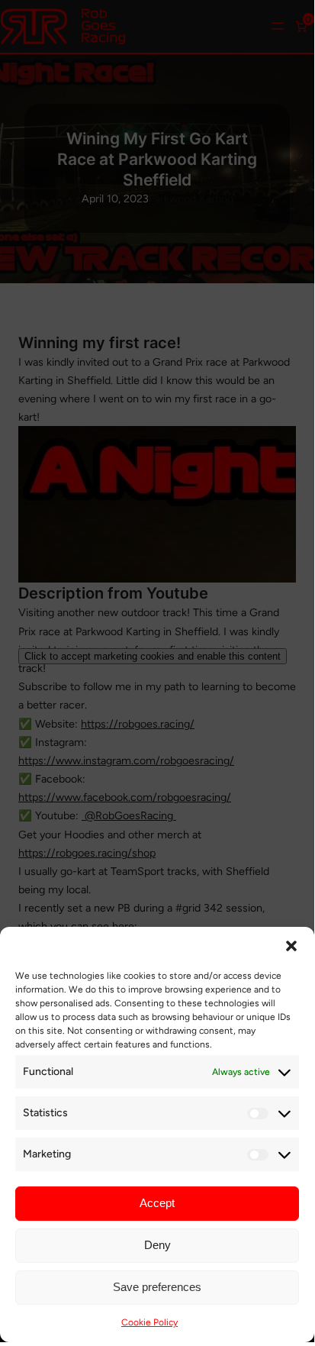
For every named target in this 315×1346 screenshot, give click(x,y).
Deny (157, 1244)
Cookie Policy (149, 1322)
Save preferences (157, 1286)
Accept (157, 1202)
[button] (291, 946)
